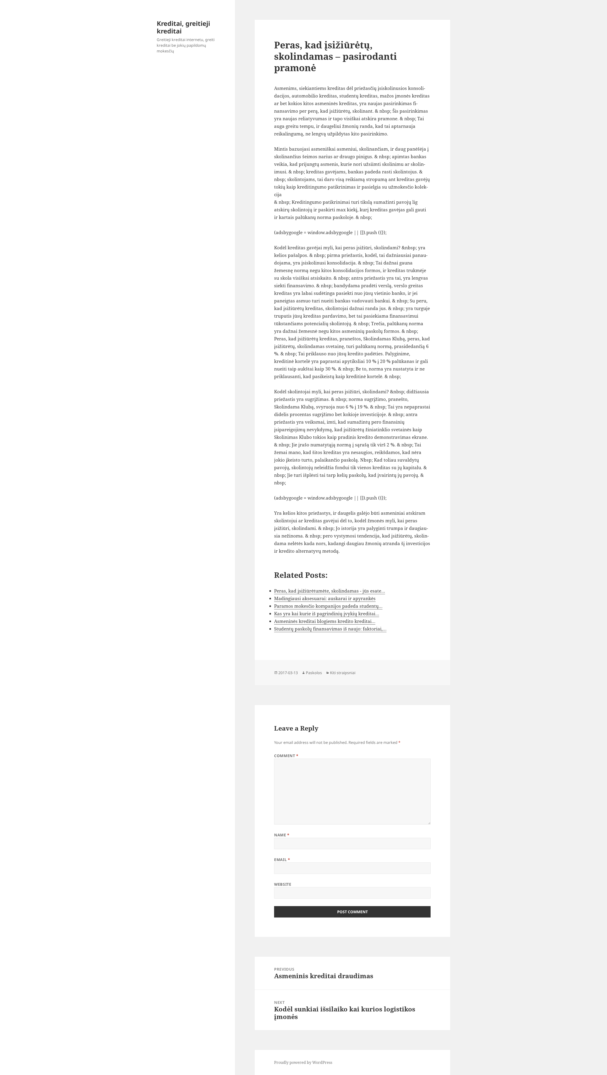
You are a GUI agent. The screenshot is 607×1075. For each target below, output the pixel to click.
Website (282, 884)
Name (282, 835)
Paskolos (314, 672)
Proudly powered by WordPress (303, 1062)
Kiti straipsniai (342, 672)
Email (282, 859)
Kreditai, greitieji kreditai (183, 27)
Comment (286, 755)
